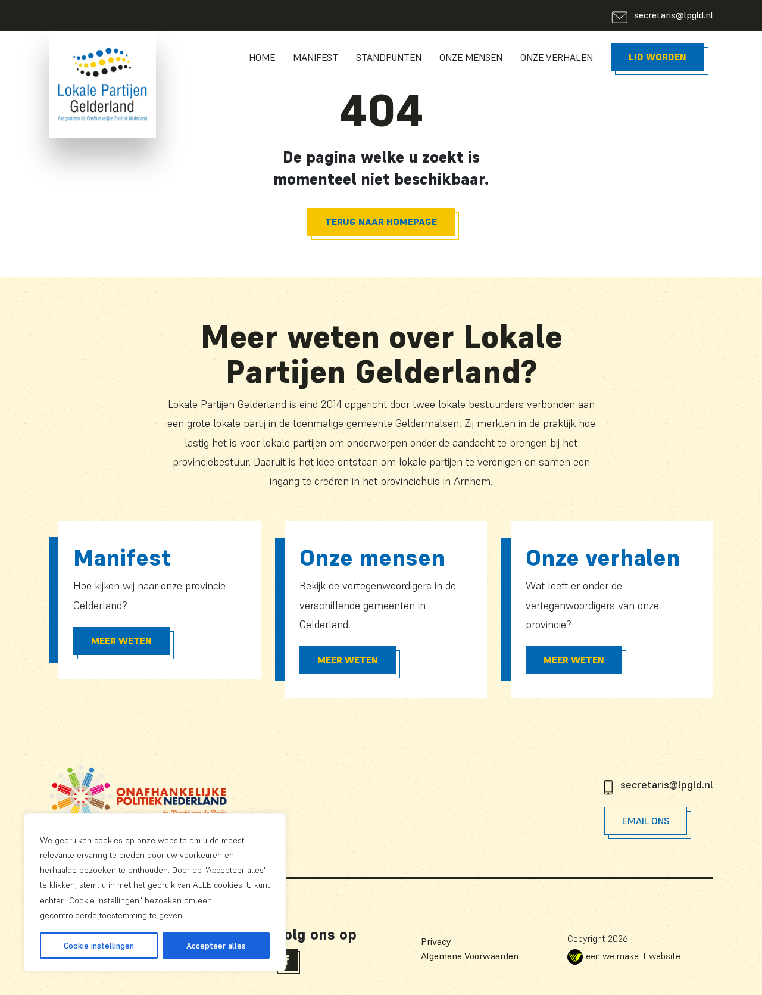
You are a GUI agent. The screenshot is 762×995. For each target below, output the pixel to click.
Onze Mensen (470, 57)
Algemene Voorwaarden (470, 956)
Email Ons (645, 820)
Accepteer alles (216, 945)
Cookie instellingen (99, 945)
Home (262, 57)
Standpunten (388, 57)
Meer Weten (121, 641)
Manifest (315, 57)
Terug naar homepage (381, 221)
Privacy (436, 941)
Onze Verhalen (556, 57)
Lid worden (657, 57)
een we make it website (633, 956)
